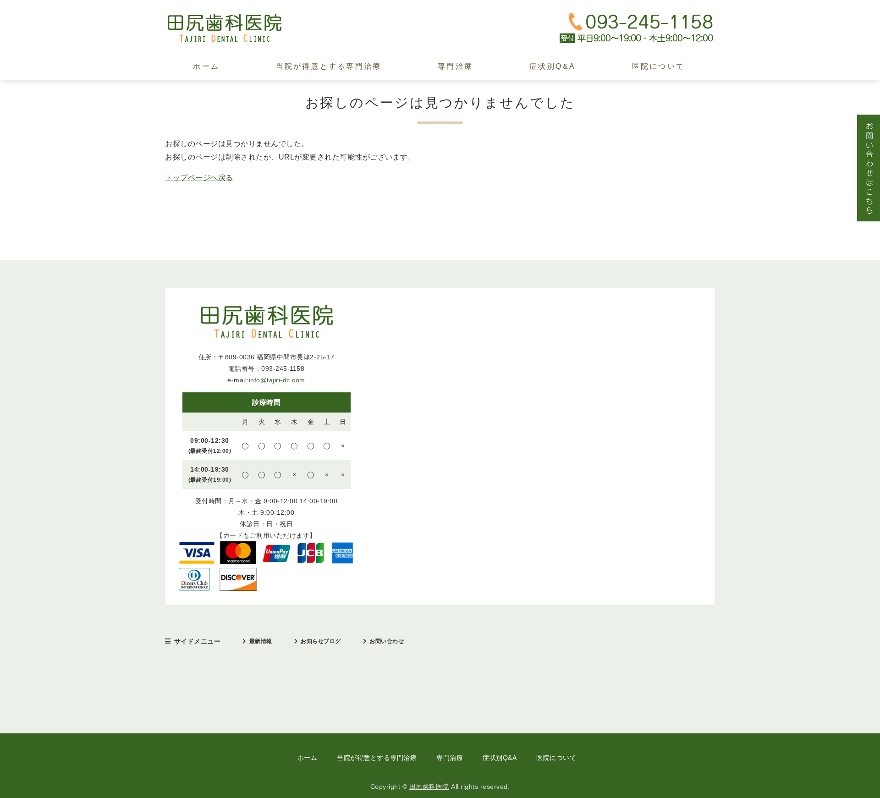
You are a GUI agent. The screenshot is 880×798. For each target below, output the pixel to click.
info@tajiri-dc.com (277, 380)
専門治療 (455, 66)
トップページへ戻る (199, 178)
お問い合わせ (386, 641)
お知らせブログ (321, 641)
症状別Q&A (552, 66)
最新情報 (260, 641)
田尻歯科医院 (429, 786)
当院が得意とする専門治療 (328, 66)
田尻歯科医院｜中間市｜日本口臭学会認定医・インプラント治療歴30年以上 (233, 28)
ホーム (206, 66)
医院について (658, 66)
